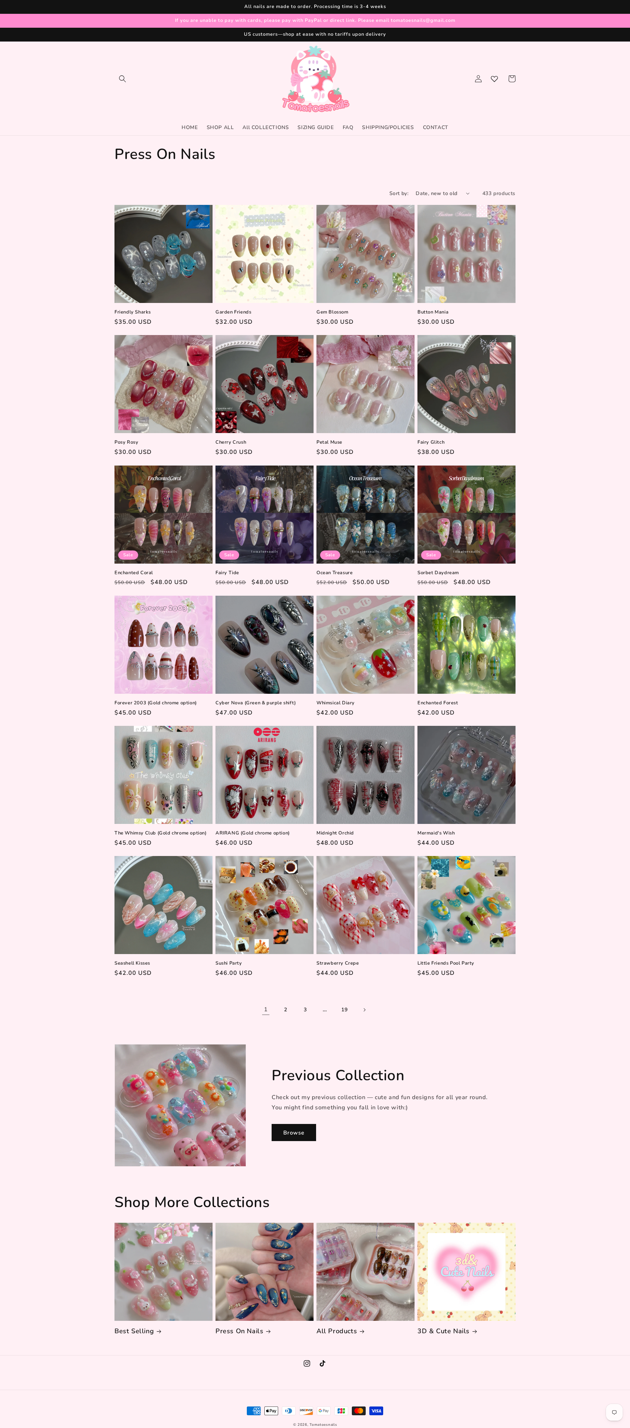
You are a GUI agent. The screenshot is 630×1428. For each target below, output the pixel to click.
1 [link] (266, 1009)
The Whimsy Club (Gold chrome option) (160, 833)
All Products (336, 1331)
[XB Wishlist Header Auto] (494, 79)
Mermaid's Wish (436, 833)
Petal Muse (329, 442)
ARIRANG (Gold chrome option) (252, 833)
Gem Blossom (332, 312)
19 (344, 1009)
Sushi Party (228, 963)
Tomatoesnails (323, 1424)
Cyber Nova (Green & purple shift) (255, 703)
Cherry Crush (230, 442)
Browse (293, 1132)
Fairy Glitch (430, 442)
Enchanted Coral (133, 573)
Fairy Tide (227, 573)
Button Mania (432, 312)
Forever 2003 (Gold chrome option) (155, 703)
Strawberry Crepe (337, 963)
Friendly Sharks (132, 312)
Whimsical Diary (335, 703)
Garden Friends (233, 312)
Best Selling (134, 1331)
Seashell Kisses (132, 963)
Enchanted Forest (437, 703)
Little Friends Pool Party (445, 963)
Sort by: (398, 193)
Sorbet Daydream (438, 573)
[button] (122, 79)
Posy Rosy (126, 442)
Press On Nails (239, 1331)
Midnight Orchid (335, 833)
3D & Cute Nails (443, 1331)
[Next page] (364, 1010)
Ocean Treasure (334, 573)
